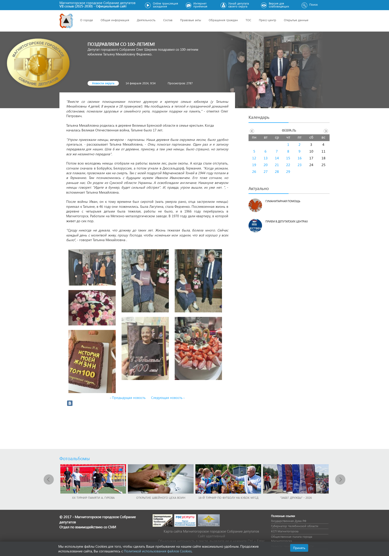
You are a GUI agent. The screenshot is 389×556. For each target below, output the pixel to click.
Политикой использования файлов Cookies (158, 551)
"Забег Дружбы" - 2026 (296, 497)
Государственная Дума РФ (288, 521)
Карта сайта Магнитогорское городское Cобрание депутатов (211, 531)
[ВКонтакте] (69, 403)
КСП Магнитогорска (285, 531)
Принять (299, 548)
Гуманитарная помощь (282, 201)
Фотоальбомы (74, 458)
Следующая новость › (168, 397)
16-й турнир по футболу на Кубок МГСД (228, 497)
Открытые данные (296, 20)
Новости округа (103, 83)
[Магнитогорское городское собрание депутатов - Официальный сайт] (66, 21)
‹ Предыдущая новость (128, 397)
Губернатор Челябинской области (294, 526)
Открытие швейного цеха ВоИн (160, 497)
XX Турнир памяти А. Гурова (93, 497)
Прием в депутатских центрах (286, 221)
